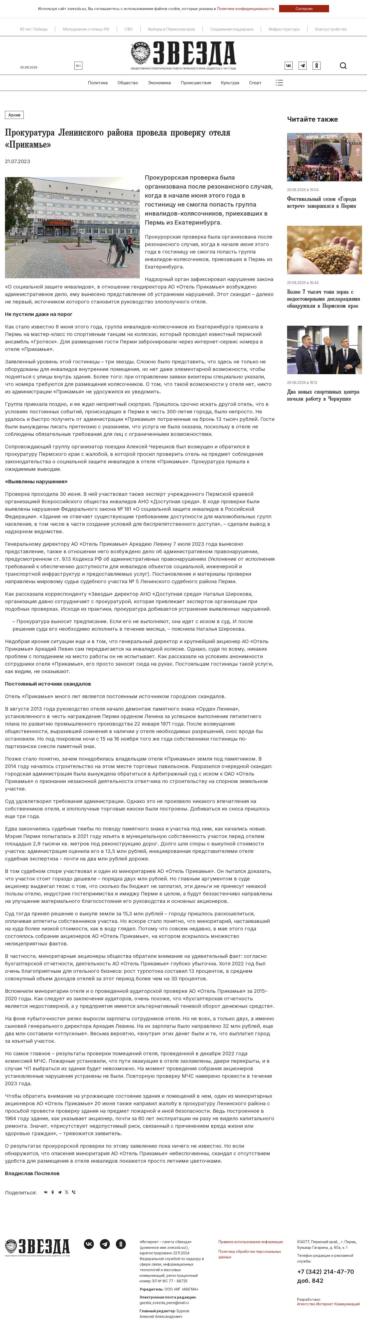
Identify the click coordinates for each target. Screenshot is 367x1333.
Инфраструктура (284, 29)
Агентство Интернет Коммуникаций (328, 1304)
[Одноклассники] (53, 1192)
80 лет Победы (33, 29)
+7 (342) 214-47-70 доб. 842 (325, 1276)
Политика (98, 82)
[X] (67, 1192)
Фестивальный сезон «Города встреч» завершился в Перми (321, 203)
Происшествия (196, 82)
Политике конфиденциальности (245, 8)
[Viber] (74, 1192)
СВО (129, 29)
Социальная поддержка (231, 29)
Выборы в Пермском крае (171, 29)
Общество (128, 82)
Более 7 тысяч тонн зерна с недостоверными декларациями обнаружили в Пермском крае (323, 299)
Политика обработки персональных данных (249, 1254)
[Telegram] (60, 1192)
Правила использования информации (250, 1242)
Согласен (304, 8)
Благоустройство (331, 29)
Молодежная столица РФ (86, 29)
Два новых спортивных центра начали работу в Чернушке (323, 396)
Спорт (255, 82)
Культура (230, 82)
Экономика (159, 82)
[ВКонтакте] (46, 1192)
